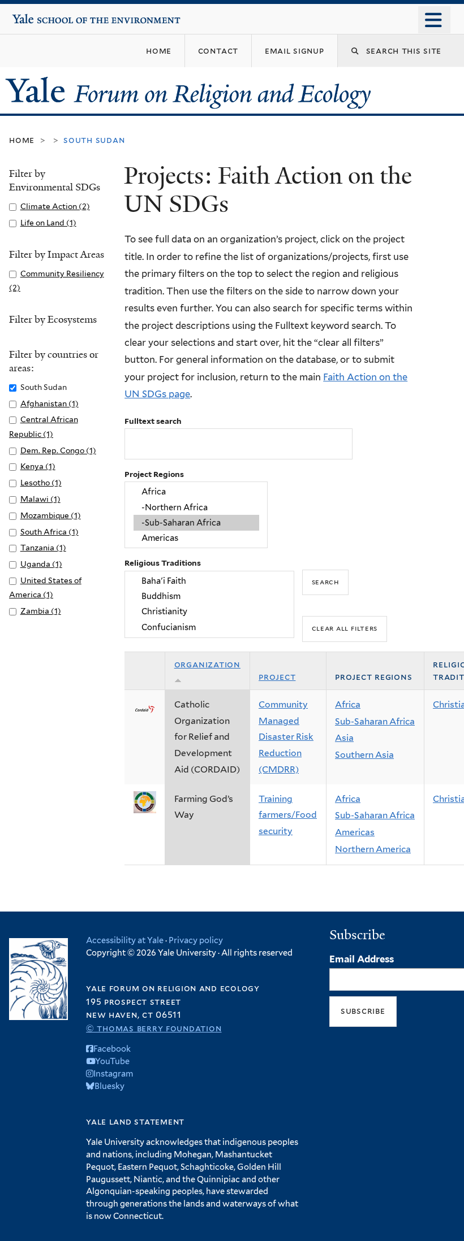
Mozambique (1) (50, 515)
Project (277, 676)
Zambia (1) (40, 610)
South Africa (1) (49, 531)
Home (22, 139)
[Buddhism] (210, 596)
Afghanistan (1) (49, 403)
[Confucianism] (210, 627)
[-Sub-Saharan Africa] (196, 522)
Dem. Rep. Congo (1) (58, 450)
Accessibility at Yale (125, 940)
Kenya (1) (37, 466)
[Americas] (196, 538)
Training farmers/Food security (288, 814)
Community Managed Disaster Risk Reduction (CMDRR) (286, 737)
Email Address (361, 959)
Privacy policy (196, 940)
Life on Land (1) (48, 222)
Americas (355, 832)
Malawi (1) (40, 499)
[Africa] (196, 492)
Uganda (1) (41, 564)
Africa (347, 704)
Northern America (373, 849)
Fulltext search (153, 421)
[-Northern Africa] (196, 507)
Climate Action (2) (55, 206)
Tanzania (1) (43, 547)
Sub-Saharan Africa (375, 721)
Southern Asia (364, 754)
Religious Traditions (162, 562)
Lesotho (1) (41, 482)
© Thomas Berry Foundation (153, 1028)
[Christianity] (210, 611)
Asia (344, 737)
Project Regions (154, 474)
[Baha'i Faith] (210, 580)
